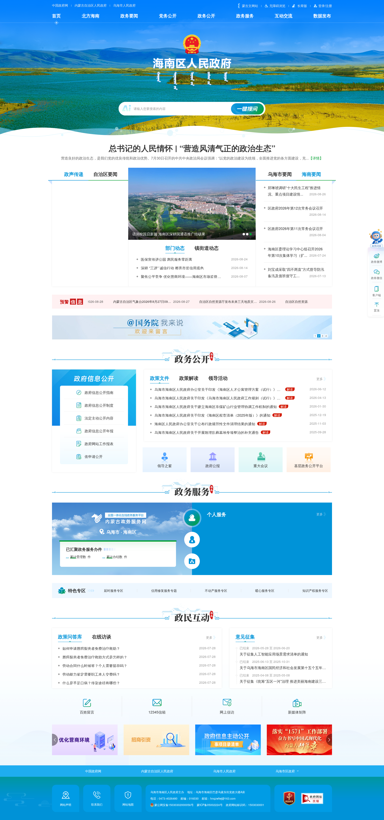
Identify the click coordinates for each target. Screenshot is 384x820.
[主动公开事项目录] (156, 740)
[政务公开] (192, 358)
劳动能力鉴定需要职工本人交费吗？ (91, 674)
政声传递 (73, 174)
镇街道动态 (207, 247)
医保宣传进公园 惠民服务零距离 (166, 259)
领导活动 (218, 377)
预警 (71, 301)
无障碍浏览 (277, 5)
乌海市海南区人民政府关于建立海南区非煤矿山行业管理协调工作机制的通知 (215, 406)
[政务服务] (192, 491)
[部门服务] (192, 561)
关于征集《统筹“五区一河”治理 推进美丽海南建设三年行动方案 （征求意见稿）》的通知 (283, 681)
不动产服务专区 (216, 590)
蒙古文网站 (250, 5)
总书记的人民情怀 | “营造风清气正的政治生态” (192, 148)
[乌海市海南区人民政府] (192, 61)
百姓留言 (87, 712)
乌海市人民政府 (124, 5)
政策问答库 (70, 636)
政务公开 (206, 15)
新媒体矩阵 (297, 712)
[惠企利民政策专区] (299, 740)
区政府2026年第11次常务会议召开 (295, 228)
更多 (319, 378)
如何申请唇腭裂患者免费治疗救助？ (91, 648)
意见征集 (245, 636)
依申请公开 (94, 456)
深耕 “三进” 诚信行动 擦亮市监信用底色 (172, 268)
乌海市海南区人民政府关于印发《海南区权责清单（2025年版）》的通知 (212, 415)
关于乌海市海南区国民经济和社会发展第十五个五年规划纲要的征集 (283, 667)
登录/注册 (325, 5)
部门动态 (175, 247)
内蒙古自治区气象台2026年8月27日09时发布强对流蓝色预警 (132, 301)
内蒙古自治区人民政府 (91, 5)
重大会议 (260, 465)
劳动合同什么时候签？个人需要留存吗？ (94, 665)
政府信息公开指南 (99, 392)
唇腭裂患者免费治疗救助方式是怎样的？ (94, 657)
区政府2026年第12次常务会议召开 (295, 208)
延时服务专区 (113, 590)
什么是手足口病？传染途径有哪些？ (91, 683)
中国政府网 (60, 5)
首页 (56, 15)
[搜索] (247, 108)
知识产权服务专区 (315, 590)
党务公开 (168, 15)
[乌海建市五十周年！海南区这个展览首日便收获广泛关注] (192, 204)
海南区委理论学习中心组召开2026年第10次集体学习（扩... (295, 252)
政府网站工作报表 (99, 443)
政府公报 (212, 465)
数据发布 (322, 15)
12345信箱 (157, 712)
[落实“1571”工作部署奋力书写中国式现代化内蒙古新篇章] (228, 740)
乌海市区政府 (285, 771)
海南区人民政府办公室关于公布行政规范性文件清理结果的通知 (204, 424)
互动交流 (283, 15)
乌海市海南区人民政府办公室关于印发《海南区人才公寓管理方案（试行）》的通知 (218, 389)
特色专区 (77, 590)
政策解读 (188, 377)
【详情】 (316, 158)
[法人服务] (192, 539)
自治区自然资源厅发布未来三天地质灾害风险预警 (218, 301)
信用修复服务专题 (164, 590)
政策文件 (159, 377)
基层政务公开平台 (308, 465)
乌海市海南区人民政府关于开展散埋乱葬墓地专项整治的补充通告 (206, 432)
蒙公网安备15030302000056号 (174, 805)
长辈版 (302, 5)
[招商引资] (85, 740)
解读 (290, 389)
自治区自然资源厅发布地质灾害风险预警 (304, 301)
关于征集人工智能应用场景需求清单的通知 (274, 653)
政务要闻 (129, 15)
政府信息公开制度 (99, 405)
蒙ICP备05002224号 (210, 805)
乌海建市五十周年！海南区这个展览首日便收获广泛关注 (177, 233)
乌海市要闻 (280, 174)
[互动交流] (192, 617)
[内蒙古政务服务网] (118, 519)
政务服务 (245, 15)
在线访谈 (101, 636)
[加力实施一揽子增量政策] (192, 327)
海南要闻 (311, 174)
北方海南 (90, 15)
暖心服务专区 (264, 590)
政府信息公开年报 (99, 431)
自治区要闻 (105, 174)
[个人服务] (192, 517)
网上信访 (227, 712)
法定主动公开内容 (99, 418)
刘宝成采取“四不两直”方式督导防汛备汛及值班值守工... (296, 272)
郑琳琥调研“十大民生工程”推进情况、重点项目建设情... (294, 191)
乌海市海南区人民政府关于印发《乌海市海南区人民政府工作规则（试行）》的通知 (218, 398)
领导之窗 (164, 465)
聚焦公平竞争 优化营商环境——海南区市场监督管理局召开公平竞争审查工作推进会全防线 (182, 276)
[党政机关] (289, 798)
